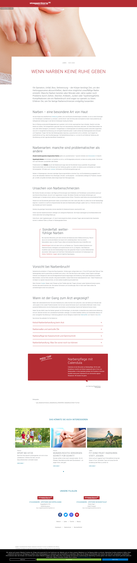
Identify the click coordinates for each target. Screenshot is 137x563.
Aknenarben (91, 156)
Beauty (79, 521)
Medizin (58, 521)
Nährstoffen (84, 315)
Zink (99, 315)
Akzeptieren (69, 559)
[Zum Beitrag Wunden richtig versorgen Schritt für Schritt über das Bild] (68, 438)
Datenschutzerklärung (84, 557)
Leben (64, 63)
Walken (44, 254)
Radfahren (49, 254)
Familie (19, 450)
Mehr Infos (115, 559)
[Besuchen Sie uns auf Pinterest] (77, 515)
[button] (63, 471)
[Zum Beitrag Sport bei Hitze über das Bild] (32, 438)
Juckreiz (53, 169)
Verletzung (55, 116)
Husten (43, 283)
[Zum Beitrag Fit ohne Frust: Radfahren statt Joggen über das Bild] (104, 438)
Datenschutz (67, 527)
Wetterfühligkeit (46, 245)
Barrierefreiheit (78, 527)
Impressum (58, 527)
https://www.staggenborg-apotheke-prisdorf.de (91, 508)
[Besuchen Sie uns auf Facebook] (60, 515)
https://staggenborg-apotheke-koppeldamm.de (45, 508)
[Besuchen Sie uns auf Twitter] (66, 515)
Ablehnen (22, 559)
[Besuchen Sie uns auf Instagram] (71, 515)
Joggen (55, 254)
